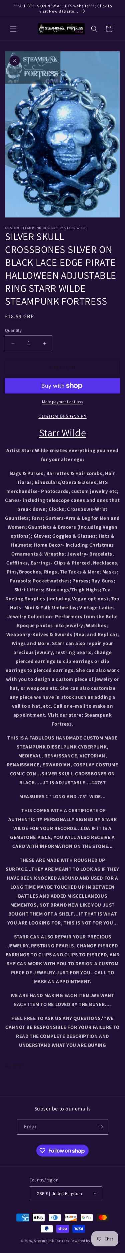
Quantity (13, 330)
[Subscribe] (100, 1127)
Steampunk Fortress (51, 1240)
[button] (13, 29)
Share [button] (19, 1065)
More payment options (62, 401)
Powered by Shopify (87, 1240)
